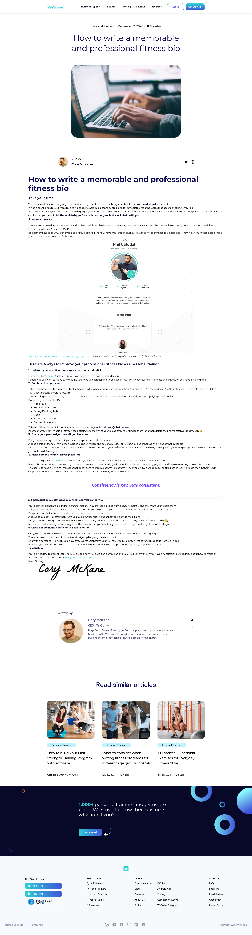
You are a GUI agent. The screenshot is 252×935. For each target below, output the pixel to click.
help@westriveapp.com (78, 557)
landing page (62, 460)
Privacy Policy (37, 924)
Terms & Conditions (15, 924)
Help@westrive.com (35, 879)
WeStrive (49, 376)
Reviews (140, 7)
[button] (91, 7)
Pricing (127, 7)
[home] (55, 7)
